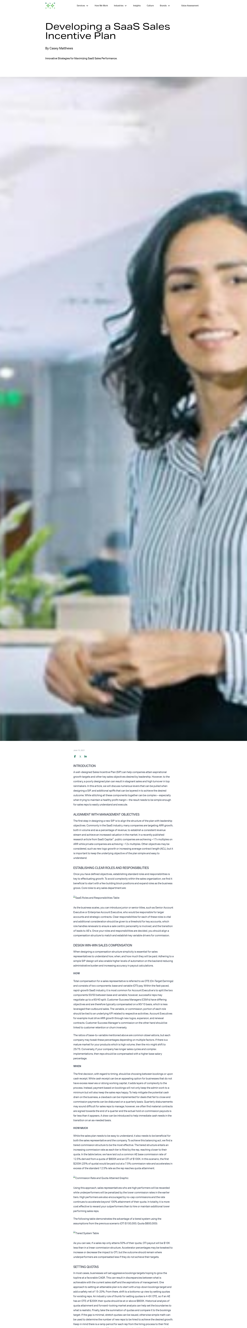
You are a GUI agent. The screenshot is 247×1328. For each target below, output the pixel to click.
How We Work (101, 6)
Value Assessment (190, 6)
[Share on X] (80, 756)
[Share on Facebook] (75, 756)
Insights (137, 6)
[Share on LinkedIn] (85, 756)
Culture (150, 6)
